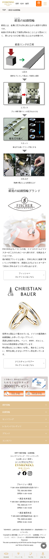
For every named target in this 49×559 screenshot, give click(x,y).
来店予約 (39, 5)
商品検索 (6, 557)
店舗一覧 (43, 557)
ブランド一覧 (18, 557)
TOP (4, 10)
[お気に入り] (43, 547)
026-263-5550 (26, 490)
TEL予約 (30, 557)
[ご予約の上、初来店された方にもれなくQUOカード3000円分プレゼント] (24, 383)
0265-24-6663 (26, 519)
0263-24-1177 (26, 505)
